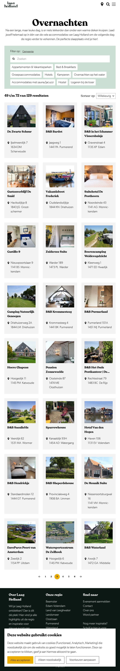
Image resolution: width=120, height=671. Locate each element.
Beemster (51, 601)
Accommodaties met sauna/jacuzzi (33, 82)
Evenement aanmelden (96, 601)
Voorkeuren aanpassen (82, 660)
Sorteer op (88, 96)
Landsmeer (52, 615)
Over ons (88, 610)
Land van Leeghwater (58, 610)
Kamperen (63, 74)
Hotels (49, 74)
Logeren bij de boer (82, 82)
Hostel (62, 82)
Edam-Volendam (55, 606)
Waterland (52, 628)
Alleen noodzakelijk (49, 660)
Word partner (91, 615)
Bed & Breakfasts (66, 67)
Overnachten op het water (89, 74)
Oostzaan (51, 619)
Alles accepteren (20, 660)
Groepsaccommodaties (26, 74)
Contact (88, 606)
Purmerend (52, 623)
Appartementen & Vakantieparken (32, 67)
